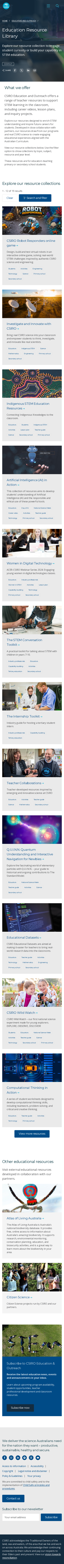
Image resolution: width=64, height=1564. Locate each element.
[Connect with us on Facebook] (4, 1457)
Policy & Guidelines (12, 1476)
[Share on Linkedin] (28, 70)
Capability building (15, 590)
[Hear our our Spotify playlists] (24, 1457)
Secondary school (15, 279)
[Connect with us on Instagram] (11, 1457)
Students (11, 269)
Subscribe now (20, 1407)
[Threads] (31, 1457)
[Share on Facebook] (15, 70)
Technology (12, 274)
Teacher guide (40, 430)
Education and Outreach (24, 20)
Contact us (13, 1498)
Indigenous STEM (28, 348)
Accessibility (37, 1466)
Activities (24, 269)
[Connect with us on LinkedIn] (18, 1457)
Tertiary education (15, 671)
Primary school (39, 274)
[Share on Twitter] (21, 70)
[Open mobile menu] (48, 6)
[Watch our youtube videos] (38, 1457)
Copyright (7, 1471)
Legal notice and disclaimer (32, 1471)
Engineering (37, 269)
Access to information (14, 1466)
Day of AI (24, 508)
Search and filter (37, 198)
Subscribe (51, 1517)
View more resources (32, 1133)
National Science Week (42, 508)
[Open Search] (57, 6)
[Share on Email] (34, 70)
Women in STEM (14, 585)
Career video (13, 513)
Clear (10, 198)
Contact (8, 64)
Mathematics (13, 353)
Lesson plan (25, 430)
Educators (12, 348)
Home (5, 20)
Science (25, 274)
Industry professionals (29, 580)
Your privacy (34, 1476)
